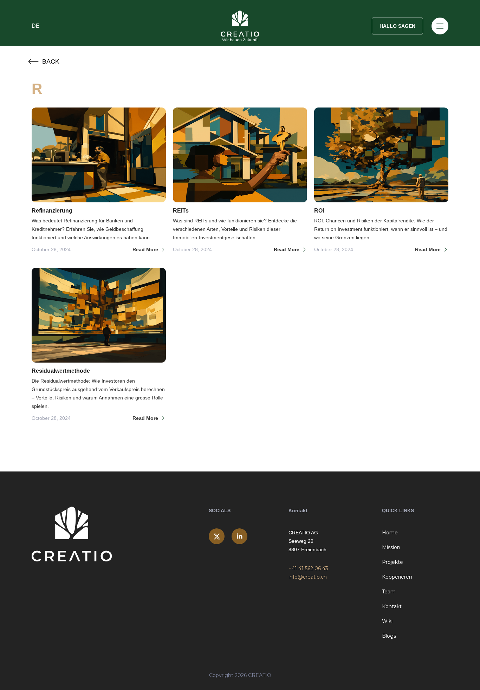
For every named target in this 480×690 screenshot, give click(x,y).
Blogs (389, 636)
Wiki (387, 621)
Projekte (392, 562)
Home (390, 532)
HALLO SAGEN (397, 26)
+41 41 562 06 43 (308, 568)
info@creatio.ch (307, 577)
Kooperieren (397, 577)
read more (145, 249)
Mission (391, 547)
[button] (101, 26)
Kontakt (392, 606)
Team (389, 591)
